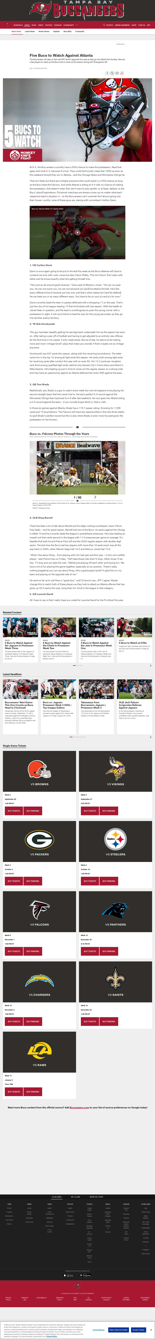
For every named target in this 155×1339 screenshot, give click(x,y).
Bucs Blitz (29, 1218)
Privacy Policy (8, 1299)
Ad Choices (88, 1299)
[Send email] (117, 74)
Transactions (9, 1216)
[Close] (151, 1330)
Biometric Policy (60, 1299)
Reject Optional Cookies (119, 1330)
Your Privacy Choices (106, 1299)
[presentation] (151, 666)
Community (29, 1222)
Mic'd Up (49, 1222)
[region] (77, 1330)
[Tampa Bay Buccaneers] (77, 1286)
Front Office (9, 1220)
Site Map (75, 1299)
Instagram (145, 1249)
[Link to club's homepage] (7, 25)
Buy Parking (33, 811)
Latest (29, 1208)
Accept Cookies (138, 1330)
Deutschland (146, 1253)
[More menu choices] (77, 25)
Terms (89, 1262)
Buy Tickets (14, 811)
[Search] (104, 24)
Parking (126, 1218)
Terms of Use (24, 1299)
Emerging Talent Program (108, 1214)
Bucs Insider (50, 1226)
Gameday (126, 1214)
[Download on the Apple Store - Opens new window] (69, 1275)
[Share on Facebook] (107, 74)
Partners (108, 1232)
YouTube (145, 1238)
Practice (70, 1216)
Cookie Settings (126, 1299)
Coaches (9, 1212)
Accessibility (42, 1298)
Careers (107, 1208)
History (9, 1224)
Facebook (146, 1242)
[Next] (95, 497)
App (145, 1208)
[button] (77, 232)
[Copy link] (122, 73)
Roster (9, 1208)
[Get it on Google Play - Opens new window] (85, 1276)
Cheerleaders (70, 1224)
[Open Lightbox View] (77, 476)
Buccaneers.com (79, 1107)
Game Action (70, 1212)
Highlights (49, 1218)
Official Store (145, 1212)
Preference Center (145, 1299)
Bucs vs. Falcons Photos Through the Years (59, 433)
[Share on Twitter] (112, 74)
